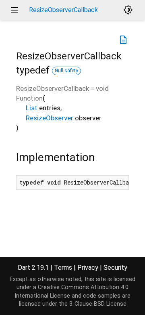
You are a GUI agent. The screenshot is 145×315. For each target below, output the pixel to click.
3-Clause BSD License (97, 303)
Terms (63, 267)
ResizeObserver (49, 118)
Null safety (66, 71)
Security (115, 267)
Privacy (87, 267)
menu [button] (14, 10)
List (31, 108)
